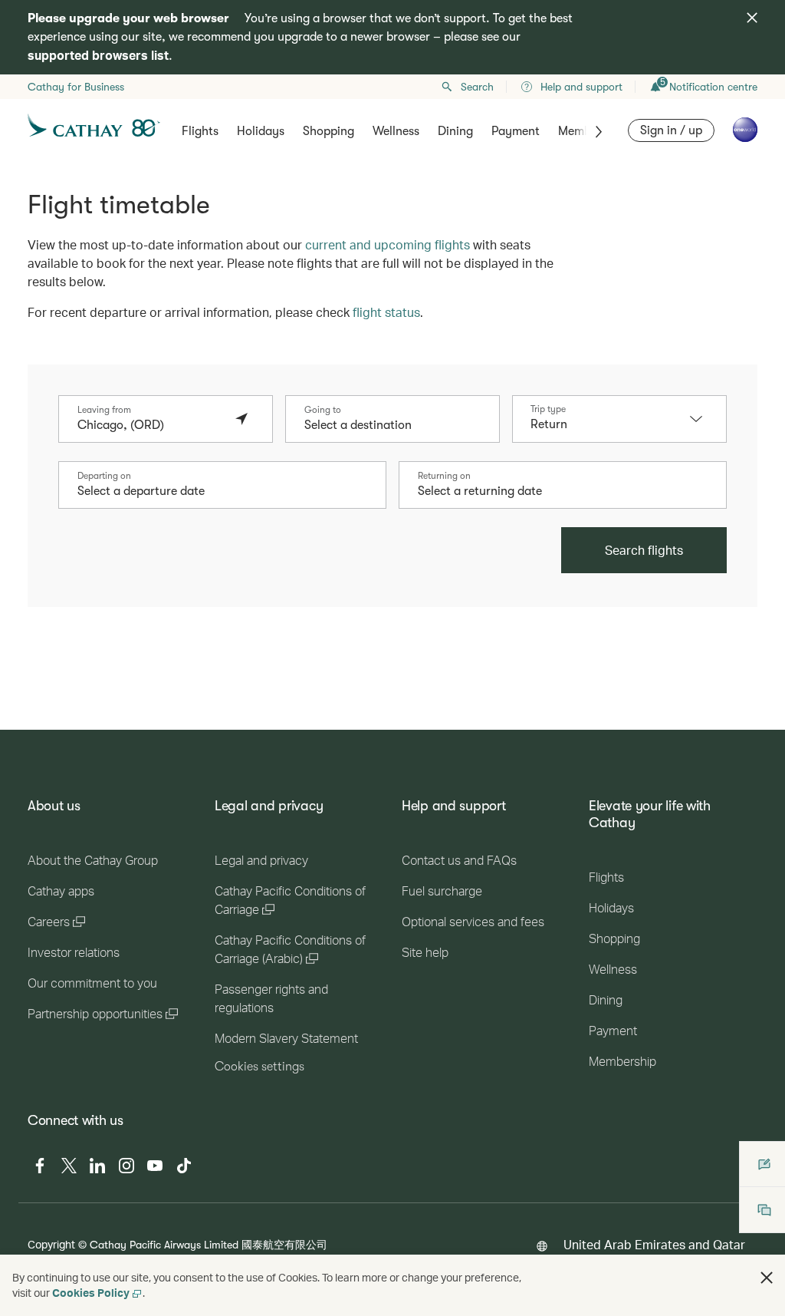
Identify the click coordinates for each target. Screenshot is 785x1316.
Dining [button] (455, 131)
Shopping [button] (328, 131)
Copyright (51, 1244)
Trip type (548, 409)
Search (477, 87)
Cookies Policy (91, 1292)
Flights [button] (200, 131)
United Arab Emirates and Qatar (654, 1244)
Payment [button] (515, 131)
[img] (752, 17)
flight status (386, 312)
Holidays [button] (260, 131)
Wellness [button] (396, 131)
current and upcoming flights (387, 244)
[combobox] (150, 425)
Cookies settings (259, 1067)
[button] (704, 419)
